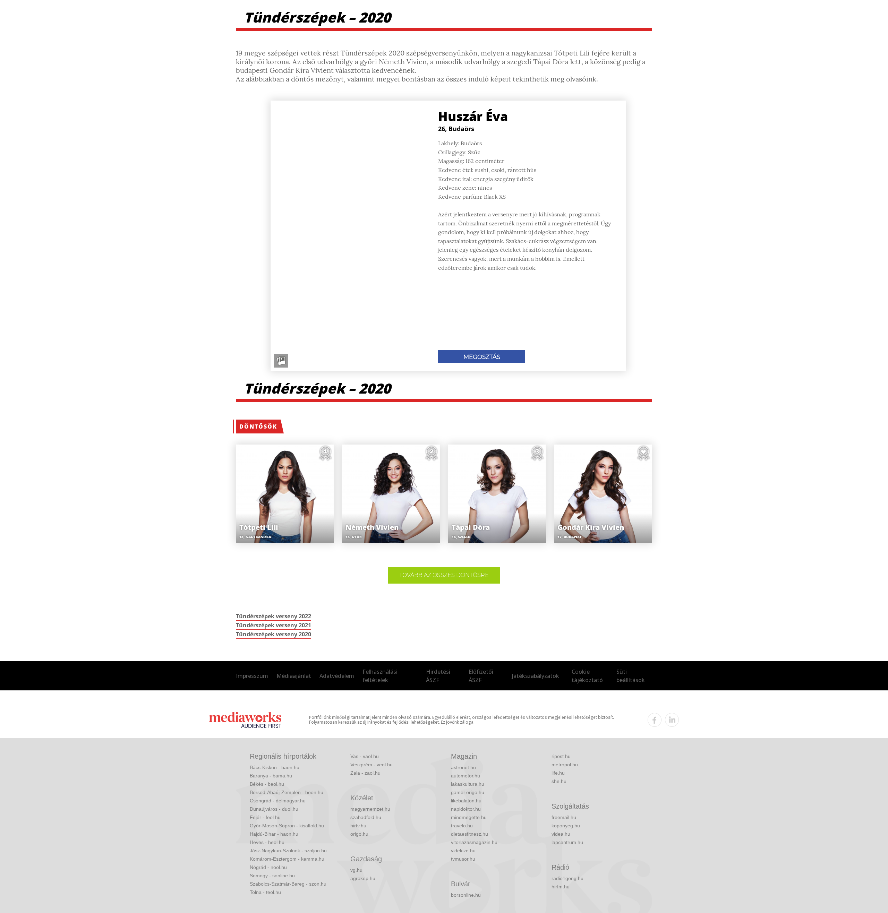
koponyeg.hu (566, 825)
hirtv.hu (358, 825)
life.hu (558, 773)
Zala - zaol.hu (365, 773)
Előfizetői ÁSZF (481, 676)
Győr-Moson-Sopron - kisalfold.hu (287, 825)
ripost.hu (561, 756)
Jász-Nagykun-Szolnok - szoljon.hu (288, 850)
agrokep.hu (362, 878)
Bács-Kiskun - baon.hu (274, 767)
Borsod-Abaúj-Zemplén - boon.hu (286, 792)
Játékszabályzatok (535, 676)
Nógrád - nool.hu (268, 867)
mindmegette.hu (469, 817)
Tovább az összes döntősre (444, 575)
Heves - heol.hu (267, 842)
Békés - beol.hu (267, 784)
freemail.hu (564, 817)
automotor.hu (465, 775)
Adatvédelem (336, 676)
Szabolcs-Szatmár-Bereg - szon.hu (288, 884)
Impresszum (252, 676)
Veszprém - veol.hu (371, 764)
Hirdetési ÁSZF (438, 676)
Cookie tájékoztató (587, 676)
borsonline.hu (466, 895)
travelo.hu (462, 825)
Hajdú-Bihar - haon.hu (274, 834)
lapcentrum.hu (567, 842)
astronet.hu (463, 767)
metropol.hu (565, 764)
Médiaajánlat (293, 676)
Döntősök (258, 426)
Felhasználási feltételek (380, 676)
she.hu (559, 781)
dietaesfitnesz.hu (469, 834)
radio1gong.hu (567, 878)
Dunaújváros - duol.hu (274, 809)
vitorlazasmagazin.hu (474, 842)
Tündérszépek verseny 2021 (273, 625)
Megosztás (481, 356)
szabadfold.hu (365, 817)
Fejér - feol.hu (265, 817)
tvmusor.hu (463, 859)
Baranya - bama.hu (271, 775)
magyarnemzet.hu (370, 809)
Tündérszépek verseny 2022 (273, 616)
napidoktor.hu (466, 809)
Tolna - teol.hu (265, 892)
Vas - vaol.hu (364, 756)
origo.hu (359, 834)
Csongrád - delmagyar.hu (278, 800)
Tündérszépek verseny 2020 (273, 634)
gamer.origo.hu (467, 792)
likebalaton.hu (466, 800)
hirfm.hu (561, 886)
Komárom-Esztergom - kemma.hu (287, 859)
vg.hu (356, 870)
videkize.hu (463, 850)
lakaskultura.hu (467, 784)
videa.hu (561, 834)
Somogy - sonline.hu (272, 875)
